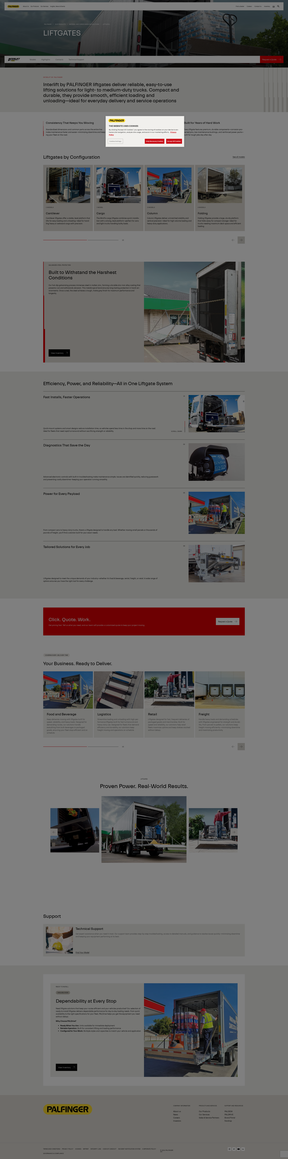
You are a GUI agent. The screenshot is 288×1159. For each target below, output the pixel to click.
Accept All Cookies (174, 141)
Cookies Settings (115, 141)
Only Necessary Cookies (154, 141)
